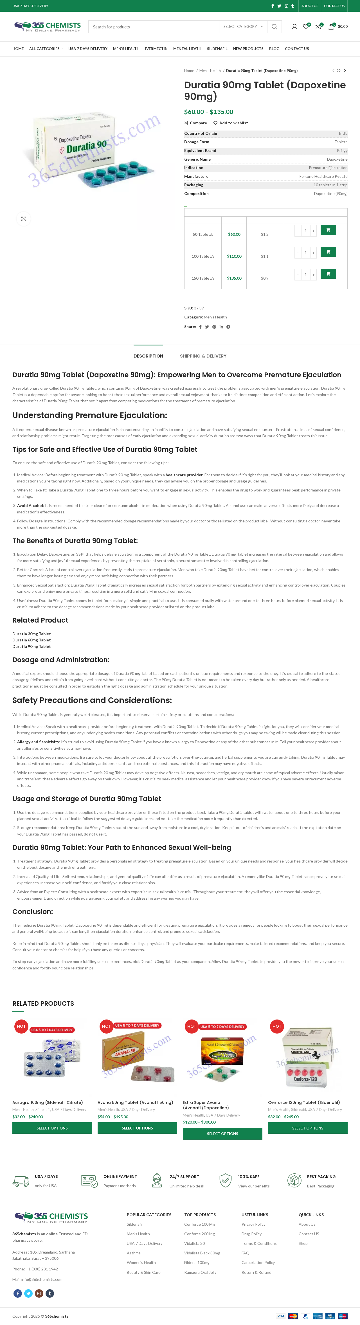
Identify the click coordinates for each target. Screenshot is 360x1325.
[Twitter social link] (279, 6)
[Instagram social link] (286, 6)
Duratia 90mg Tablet (31, 646)
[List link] (51, 1255)
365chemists (24, 1233)
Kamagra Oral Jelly (200, 1272)
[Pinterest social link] (214, 327)
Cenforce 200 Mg (199, 1233)
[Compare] (88, 1026)
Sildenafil (42, 1109)
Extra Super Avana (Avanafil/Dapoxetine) (206, 1105)
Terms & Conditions (259, 1243)
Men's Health (210, 70)
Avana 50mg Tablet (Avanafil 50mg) (135, 1102)
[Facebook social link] (273, 6)
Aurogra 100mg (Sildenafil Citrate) (47, 1102)
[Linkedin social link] (221, 327)
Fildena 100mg (197, 1262)
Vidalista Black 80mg (202, 1252)
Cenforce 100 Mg (199, 1224)
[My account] (294, 26)
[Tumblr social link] (293, 6)
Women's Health (141, 1262)
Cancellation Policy (258, 1262)
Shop (303, 1243)
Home (189, 70)
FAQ (245, 1252)
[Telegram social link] (228, 327)
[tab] (148, 353)
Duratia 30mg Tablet (31, 633)
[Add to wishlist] (88, 1052)
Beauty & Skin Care (144, 1272)
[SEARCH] (274, 26)
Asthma (134, 1252)
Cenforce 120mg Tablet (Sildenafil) (304, 1102)
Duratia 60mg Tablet (31, 639)
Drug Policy (252, 1233)
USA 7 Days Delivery (69, 1109)
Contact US (309, 1233)
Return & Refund (256, 1272)
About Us (307, 1224)
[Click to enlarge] (24, 219)
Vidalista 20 (194, 1243)
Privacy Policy (254, 1224)
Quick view (88, 1039)
